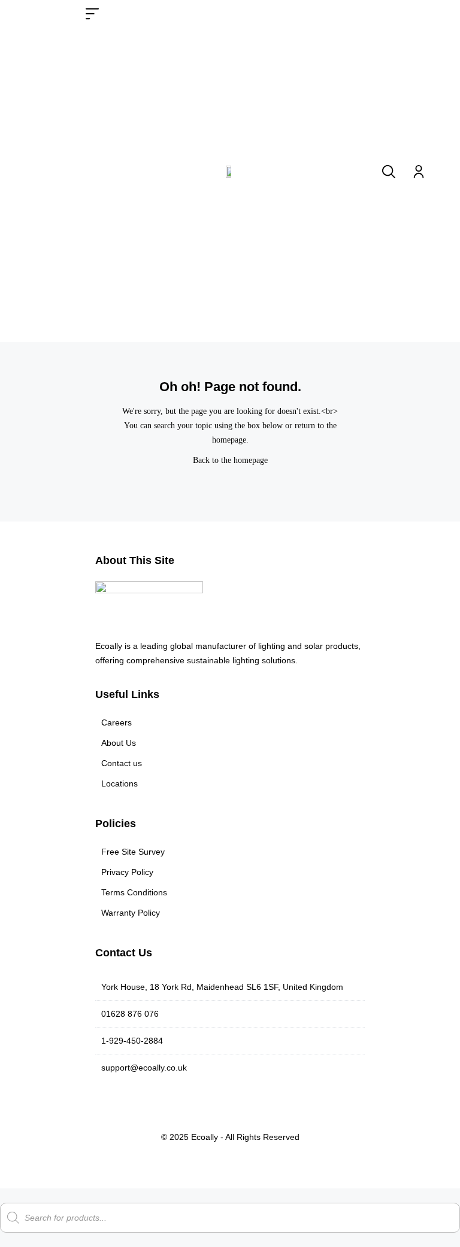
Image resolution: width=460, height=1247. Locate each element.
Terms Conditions (134, 892)
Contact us (121, 763)
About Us (118, 743)
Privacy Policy (127, 872)
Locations (119, 783)
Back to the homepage (230, 460)
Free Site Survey (133, 851)
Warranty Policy (130, 912)
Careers (116, 722)
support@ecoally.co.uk (144, 1067)
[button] (92, 16)
